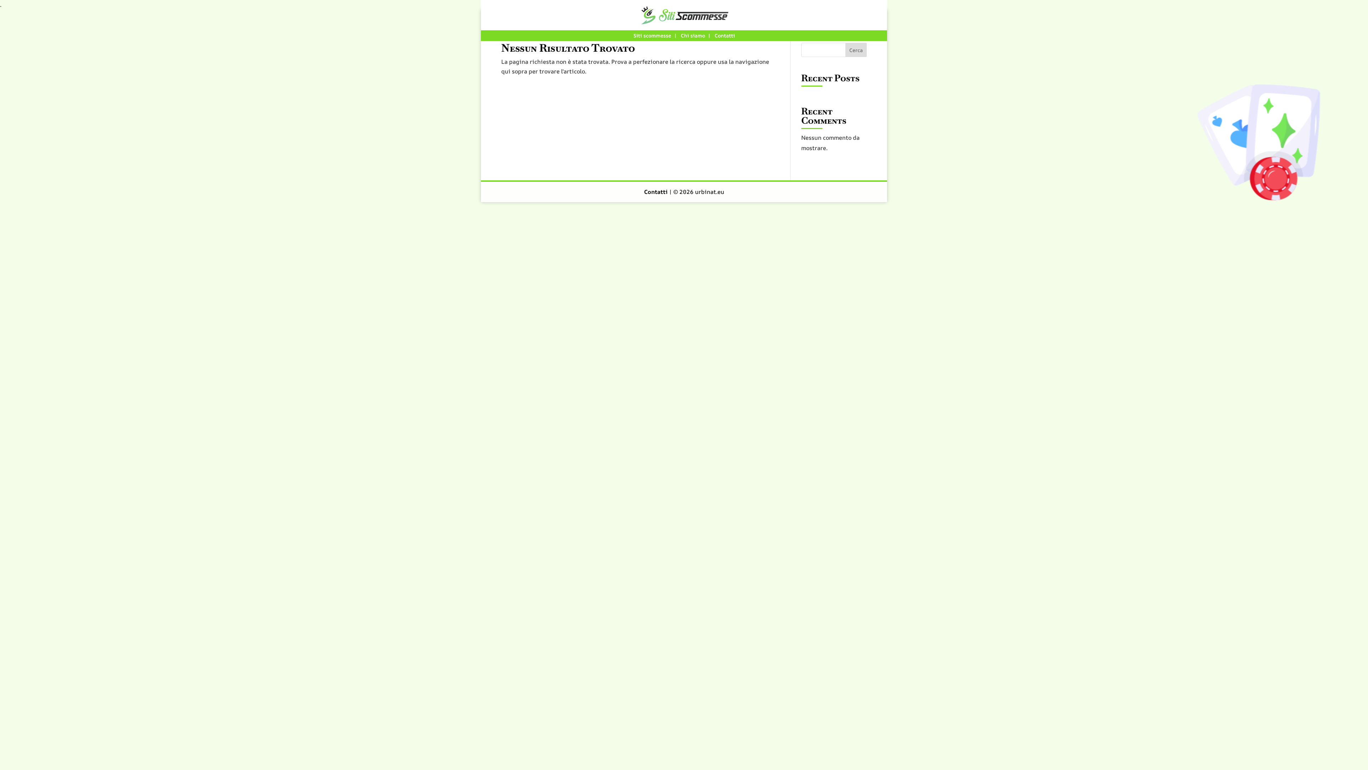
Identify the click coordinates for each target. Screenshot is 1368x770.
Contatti (725, 35)
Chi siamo (693, 35)
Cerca (856, 50)
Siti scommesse (652, 35)
